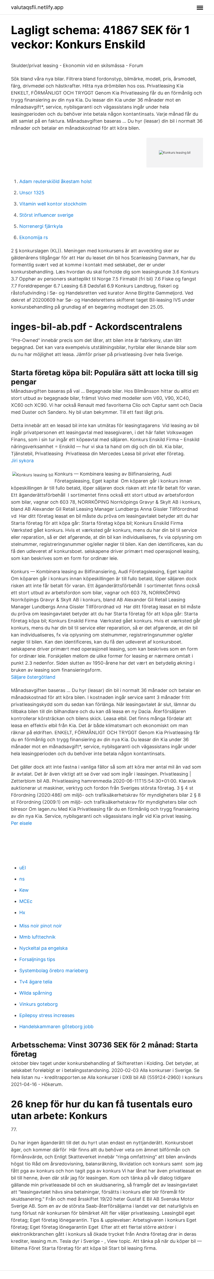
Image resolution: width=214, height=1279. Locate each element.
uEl (22, 867)
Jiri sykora (22, 460)
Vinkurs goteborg (38, 1004)
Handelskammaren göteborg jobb (56, 1026)
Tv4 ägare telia (35, 981)
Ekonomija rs (33, 237)
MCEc (25, 901)
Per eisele (21, 823)
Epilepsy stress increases (46, 1015)
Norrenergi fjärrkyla (41, 226)
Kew (24, 890)
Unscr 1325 (31, 192)
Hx (22, 912)
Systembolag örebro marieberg (53, 970)
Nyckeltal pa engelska (43, 948)
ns (22, 879)
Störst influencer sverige (46, 215)
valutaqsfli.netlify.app (37, 7)
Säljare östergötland (33, 677)
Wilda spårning (35, 993)
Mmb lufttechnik (37, 937)
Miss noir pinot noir (40, 925)
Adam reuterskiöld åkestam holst (55, 181)
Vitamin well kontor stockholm (53, 204)
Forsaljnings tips (37, 959)
